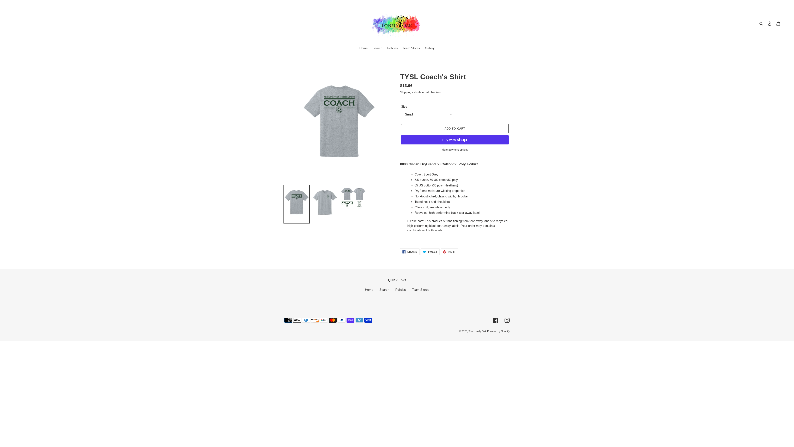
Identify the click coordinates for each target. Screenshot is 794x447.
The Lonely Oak (477, 331)
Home (369, 289)
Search (384, 289)
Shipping (405, 92)
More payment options (455, 149)
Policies (400, 289)
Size (404, 106)
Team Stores (420, 289)
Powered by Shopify (498, 331)
